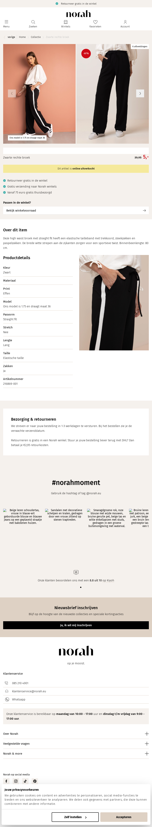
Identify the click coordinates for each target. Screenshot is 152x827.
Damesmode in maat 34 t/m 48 (79, 3)
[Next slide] (140, 93)
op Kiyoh (108, 580)
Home (22, 37)
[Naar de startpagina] (78, 13)
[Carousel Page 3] (77, 587)
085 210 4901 (20, 683)
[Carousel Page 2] (74, 587)
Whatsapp (18, 699)
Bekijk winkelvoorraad (21, 210)
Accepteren (123, 817)
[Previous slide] (12, 93)
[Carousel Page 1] (71, 587)
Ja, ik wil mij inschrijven (76, 625)
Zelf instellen (73, 817)
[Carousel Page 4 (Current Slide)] (80, 587)
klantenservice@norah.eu (29, 691)
